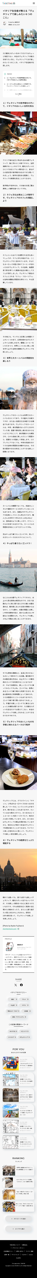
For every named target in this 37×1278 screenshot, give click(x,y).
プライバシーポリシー (18, 1248)
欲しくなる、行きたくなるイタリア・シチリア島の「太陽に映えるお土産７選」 (24, 1206)
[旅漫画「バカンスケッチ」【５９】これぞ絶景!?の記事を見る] (11, 1079)
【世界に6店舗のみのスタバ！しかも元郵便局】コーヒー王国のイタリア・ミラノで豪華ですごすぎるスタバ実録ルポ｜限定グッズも (24, 1170)
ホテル (24, 1005)
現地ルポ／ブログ (13, 1011)
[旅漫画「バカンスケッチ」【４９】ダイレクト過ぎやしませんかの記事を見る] (11, 1142)
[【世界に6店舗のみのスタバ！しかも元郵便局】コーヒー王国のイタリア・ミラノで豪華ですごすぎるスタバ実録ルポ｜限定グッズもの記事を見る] (9, 1170)
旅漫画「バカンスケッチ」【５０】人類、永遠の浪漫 (26, 1128)
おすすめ (12, 1031)
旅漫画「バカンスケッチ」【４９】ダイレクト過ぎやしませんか (26, 1144)
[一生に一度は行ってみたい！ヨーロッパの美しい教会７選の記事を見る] (9, 1195)
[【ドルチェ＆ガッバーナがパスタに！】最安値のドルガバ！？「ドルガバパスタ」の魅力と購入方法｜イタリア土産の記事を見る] (11, 1063)
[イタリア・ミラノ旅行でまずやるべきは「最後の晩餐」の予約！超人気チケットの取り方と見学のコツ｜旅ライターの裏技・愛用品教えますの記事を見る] (11, 1095)
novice (31, 1254)
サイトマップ (15, 1254)
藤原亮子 (17, 22)
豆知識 (26, 1011)
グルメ (24, 999)
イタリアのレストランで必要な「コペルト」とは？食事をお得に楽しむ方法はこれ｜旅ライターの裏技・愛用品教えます (24, 1182)
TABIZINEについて (15, 1244)
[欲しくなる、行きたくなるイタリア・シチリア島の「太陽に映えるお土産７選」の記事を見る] (9, 1207)
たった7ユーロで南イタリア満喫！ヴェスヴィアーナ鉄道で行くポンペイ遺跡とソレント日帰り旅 (26, 1113)
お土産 (12, 1005)
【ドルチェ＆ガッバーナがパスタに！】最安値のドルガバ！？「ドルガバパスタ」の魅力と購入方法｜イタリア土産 (26, 1066)
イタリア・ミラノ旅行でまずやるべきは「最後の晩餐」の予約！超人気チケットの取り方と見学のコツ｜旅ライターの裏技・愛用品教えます (26, 1097)
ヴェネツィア (24, 1037)
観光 (12, 999)
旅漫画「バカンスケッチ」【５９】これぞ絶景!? (26, 1080)
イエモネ (24, 1254)
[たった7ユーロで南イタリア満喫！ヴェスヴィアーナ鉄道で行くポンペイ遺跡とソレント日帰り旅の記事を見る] (11, 1111)
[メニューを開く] (34, 3)
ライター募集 (29, 1251)
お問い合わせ (19, 1251)
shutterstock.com (9, 929)
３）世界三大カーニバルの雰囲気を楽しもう (18, 91)
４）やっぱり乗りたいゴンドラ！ (16, 96)
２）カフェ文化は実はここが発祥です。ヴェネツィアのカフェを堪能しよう (18, 85)
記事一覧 (6, 1254)
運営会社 (24, 1244)
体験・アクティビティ (18, 1017)
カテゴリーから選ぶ (20, 1219)
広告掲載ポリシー (9, 1251)
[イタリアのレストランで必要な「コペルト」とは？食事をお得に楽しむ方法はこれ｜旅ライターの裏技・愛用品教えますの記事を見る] (9, 1183)
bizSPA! (18, 1258)
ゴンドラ (24, 1031)
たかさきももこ (23, 1077)
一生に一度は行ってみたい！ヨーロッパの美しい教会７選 (24, 1192)
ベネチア (11, 1037)
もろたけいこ (23, 1061)
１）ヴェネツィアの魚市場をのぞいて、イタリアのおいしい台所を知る (18, 79)
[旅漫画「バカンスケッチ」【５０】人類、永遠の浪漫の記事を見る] (11, 1126)
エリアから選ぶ (20, 1229)
